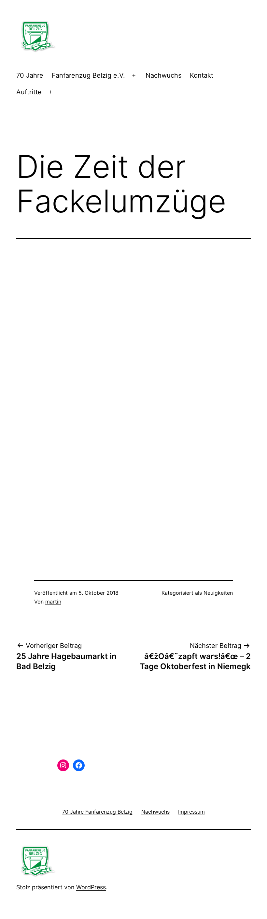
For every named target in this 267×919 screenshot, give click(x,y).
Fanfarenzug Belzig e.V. (88, 75)
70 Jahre (29, 75)
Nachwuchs (163, 75)
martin (53, 601)
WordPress (91, 887)
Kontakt (201, 75)
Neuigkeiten (218, 593)
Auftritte (29, 92)
